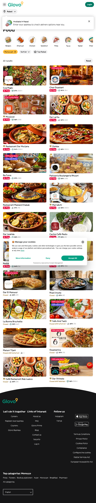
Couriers (14, 425)
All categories (8, 482)
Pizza (5, 478)
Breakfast (54, 478)
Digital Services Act (82, 457)
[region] (48, 41)
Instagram (59, 416)
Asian (36, 478)
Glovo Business (14, 430)
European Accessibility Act (82, 462)
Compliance (82, 448)
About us (36, 416)
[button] (8, 41)
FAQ (36, 421)
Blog (37, 430)
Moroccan (44, 478)
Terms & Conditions (82, 434)
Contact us (36, 435)
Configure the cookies (82, 452)
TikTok (59, 421)
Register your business (14, 421)
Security (36, 439)
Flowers (12, 478)
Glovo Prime (37, 425)
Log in (36, 444)
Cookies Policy (82, 443)
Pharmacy (63, 478)
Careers (14, 416)
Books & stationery (24, 478)
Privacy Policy (82, 439)
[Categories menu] (4, 4)
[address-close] (89, 21)
